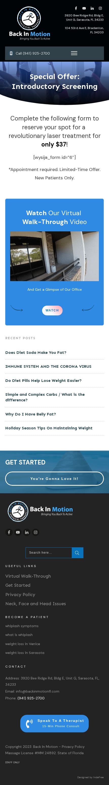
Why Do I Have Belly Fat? (30, 414)
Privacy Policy (20, 594)
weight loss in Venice (22, 644)
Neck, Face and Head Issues (35, 603)
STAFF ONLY (12, 762)
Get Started (17, 585)
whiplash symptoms (22, 626)
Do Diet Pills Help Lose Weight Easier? (43, 380)
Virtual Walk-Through (28, 576)
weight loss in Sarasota (24, 653)
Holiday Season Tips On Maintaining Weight (49, 428)
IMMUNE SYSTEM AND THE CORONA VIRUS (48, 366)
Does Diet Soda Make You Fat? (35, 352)
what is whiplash (19, 635)
